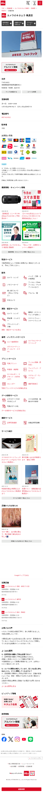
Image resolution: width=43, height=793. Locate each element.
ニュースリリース (28, 764)
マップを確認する (11, 92)
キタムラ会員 (34, 2)
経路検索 (21, 789)
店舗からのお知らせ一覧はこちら (21, 541)
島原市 (4, 10)
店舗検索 (28, 1)
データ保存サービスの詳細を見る (14, 410)
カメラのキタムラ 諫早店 (13, 599)
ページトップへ (36, 758)
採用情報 (21, 766)
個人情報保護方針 (14, 764)
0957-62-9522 (6, 117)
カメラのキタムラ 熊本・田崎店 (15, 612)
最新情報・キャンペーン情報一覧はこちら (21, 252)
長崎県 (33, 8)
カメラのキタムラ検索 (22, 8)
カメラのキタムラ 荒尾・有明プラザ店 (17, 586)
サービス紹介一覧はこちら (21, 498)
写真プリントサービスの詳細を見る (14, 388)
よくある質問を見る (9, 686)
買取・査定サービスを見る (11, 330)
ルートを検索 (32, 92)
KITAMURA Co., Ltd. (17, 779)
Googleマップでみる (21, 575)
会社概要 (13, 766)
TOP (3, 8)
